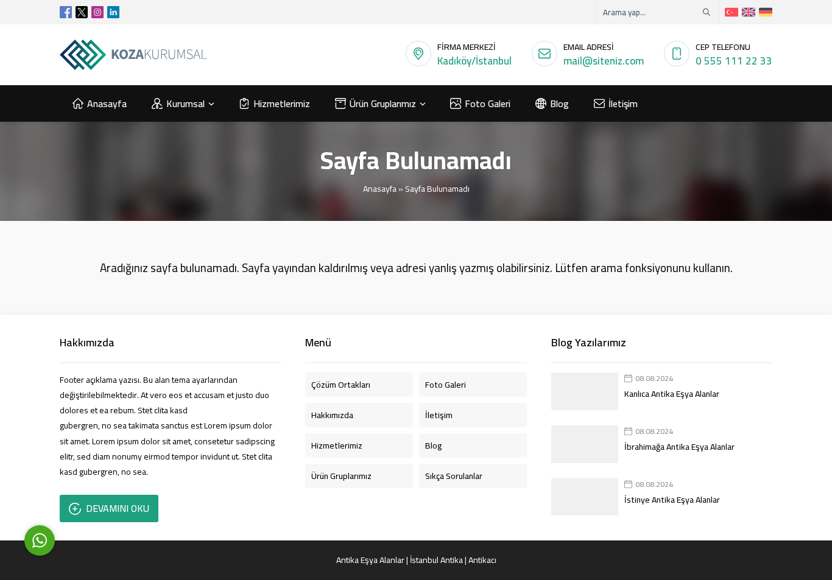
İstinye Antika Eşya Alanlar (672, 500)
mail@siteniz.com (603, 61)
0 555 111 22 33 (734, 61)
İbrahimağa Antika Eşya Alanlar (679, 447)
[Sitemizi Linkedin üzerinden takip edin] (113, 12)
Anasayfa (380, 189)
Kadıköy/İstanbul (474, 61)
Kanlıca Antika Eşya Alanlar (671, 394)
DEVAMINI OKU (117, 508)
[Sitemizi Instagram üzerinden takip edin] (97, 12)
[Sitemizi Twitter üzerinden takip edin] (82, 12)
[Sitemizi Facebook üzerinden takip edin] (66, 12)
